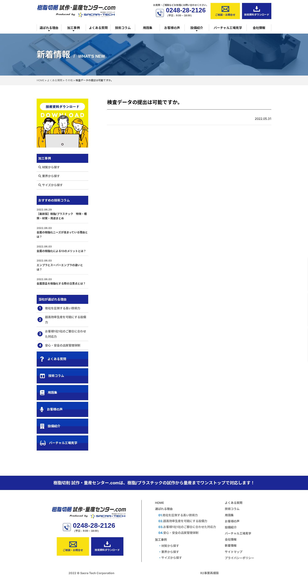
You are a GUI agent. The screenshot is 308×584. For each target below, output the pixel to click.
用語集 (147, 28)
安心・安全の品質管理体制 (59, 345)
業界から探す (51, 176)
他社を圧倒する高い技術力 (59, 308)
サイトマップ (233, 552)
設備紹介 (196, 28)
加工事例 (73, 28)
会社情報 (259, 28)
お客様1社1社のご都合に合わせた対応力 (62, 333)
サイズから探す (52, 185)
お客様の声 (172, 28)
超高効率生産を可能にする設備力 (62, 319)
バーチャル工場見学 (228, 28)
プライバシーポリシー (239, 558)
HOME (159, 502)
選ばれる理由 (49, 28)
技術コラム (123, 28)
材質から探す (51, 167)
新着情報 (231, 545)
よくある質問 (98, 28)
